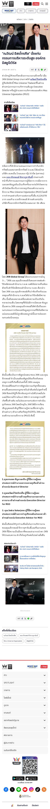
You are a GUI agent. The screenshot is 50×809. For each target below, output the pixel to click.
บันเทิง (31, 19)
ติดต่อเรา (35, 805)
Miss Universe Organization (13, 641)
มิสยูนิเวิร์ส (30, 641)
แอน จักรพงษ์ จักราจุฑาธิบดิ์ (29, 635)
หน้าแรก (19, 19)
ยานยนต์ (42, 11)
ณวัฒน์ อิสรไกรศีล (10, 635)
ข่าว (21, 11)
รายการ (31, 11)
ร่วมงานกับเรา (22, 805)
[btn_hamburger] (46, 4)
